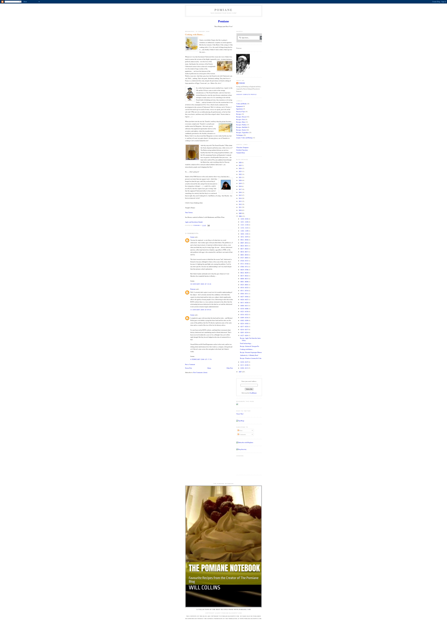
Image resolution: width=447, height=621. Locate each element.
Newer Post (188, 368)
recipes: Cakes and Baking (244, 138)
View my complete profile (246, 94)
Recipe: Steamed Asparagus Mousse (251, 352)
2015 (240, 195)
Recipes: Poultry (241, 125)
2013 (240, 201)
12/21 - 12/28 (244, 222)
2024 (240, 168)
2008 (240, 216)
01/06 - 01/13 (244, 368)
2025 (240, 165)
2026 (240, 162)
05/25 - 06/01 (244, 285)
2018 (240, 186)
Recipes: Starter (241, 130)
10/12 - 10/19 (244, 237)
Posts (240, 430)
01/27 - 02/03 (244, 335)
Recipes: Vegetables (242, 132)
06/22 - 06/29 (244, 273)
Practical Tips (240, 111)
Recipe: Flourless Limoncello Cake (250, 358)
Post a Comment (190, 364)
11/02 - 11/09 (244, 231)
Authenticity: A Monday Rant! (249, 355)
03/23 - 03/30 (244, 311)
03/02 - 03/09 (244, 320)
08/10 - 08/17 (244, 252)
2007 (240, 372)
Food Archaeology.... (246, 343)
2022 (240, 174)
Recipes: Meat (240, 122)
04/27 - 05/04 (244, 297)
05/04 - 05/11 (244, 294)
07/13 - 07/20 (244, 264)
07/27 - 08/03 (244, 258)
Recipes (238, 114)
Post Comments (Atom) (200, 372)
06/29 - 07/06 (244, 270)
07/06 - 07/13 (244, 267)
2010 (240, 210)
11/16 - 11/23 (244, 228)
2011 (240, 207)
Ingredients (239, 109)
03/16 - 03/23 (244, 314)
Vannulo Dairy (240, 153)
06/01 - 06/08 (244, 282)
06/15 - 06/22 (244, 276)
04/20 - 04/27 (244, 299)
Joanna (192, 237)
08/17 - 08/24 (244, 249)
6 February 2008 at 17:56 (201, 359)
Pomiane (224, 10)
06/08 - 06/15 (244, 279)
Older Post (230, 368)
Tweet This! (240, 414)
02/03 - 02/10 (244, 332)
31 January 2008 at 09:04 (200, 310)
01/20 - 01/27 (244, 362)
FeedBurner (253, 393)
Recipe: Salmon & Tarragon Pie (249, 346)
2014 (240, 198)
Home (209, 368)
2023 (240, 171)
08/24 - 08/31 (244, 246)
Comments (242, 434)
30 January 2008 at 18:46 (200, 284)
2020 (240, 180)
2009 (240, 213)
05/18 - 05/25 (244, 287)
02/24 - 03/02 (244, 323)
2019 (240, 183)
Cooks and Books (241, 104)
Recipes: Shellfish (241, 127)
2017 (240, 189)
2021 (240, 177)
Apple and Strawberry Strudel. (194, 222)
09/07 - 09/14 (244, 243)
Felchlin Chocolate (242, 150)
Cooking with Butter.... (247, 349)
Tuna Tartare (189, 212)
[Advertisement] (243, 465)
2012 (240, 204)
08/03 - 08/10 (244, 255)
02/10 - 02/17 (244, 329)
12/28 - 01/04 (244, 219)
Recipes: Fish (240, 119)
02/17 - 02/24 (244, 326)
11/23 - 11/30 (244, 225)
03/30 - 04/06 (244, 309)
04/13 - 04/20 (244, 302)
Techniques (239, 135)
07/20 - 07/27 (244, 261)
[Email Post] (208, 225)
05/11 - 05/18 (244, 291)
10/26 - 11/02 (244, 234)
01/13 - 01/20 (244, 365)
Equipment (239, 106)
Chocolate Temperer (242, 147)
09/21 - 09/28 (244, 240)
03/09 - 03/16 (244, 317)
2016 (240, 192)
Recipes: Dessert (241, 117)
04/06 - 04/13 (244, 306)
